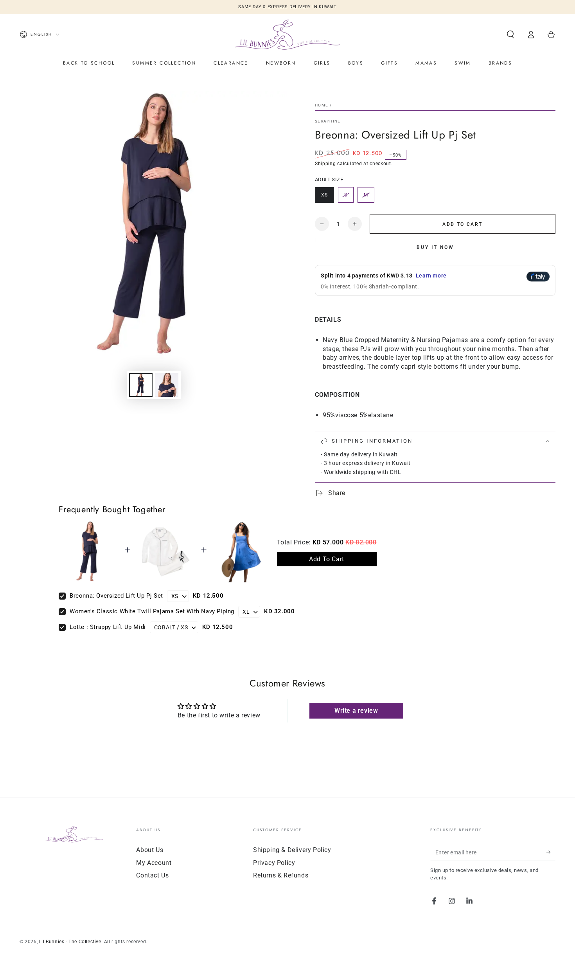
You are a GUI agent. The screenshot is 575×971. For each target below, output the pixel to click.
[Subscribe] (550, 852)
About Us (149, 850)
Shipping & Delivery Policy (292, 850)
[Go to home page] (287, 34)
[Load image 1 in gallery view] (141, 385)
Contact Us (152, 875)
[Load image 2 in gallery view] (166, 385)
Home (321, 105)
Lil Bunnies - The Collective (70, 941)
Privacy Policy (274, 863)
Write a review (356, 710)
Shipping (325, 163)
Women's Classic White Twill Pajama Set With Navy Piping (152, 611)
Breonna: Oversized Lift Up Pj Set (116, 595)
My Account (153, 863)
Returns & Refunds (280, 875)
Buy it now (435, 247)
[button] (510, 34)
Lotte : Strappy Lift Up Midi (108, 627)
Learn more (431, 275)
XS (327, 197)
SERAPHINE (328, 121)
